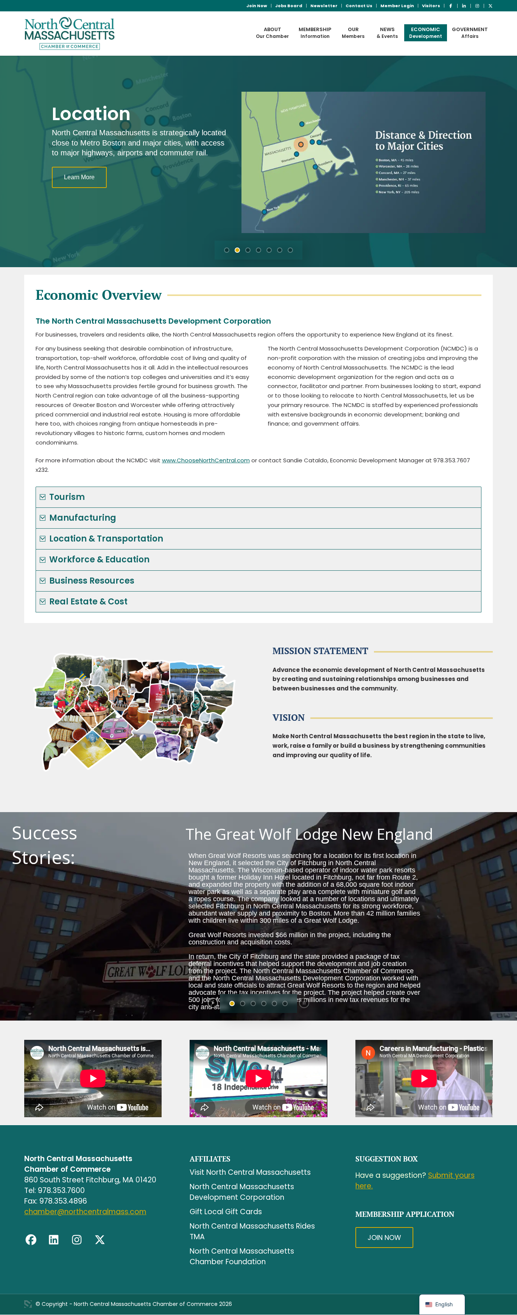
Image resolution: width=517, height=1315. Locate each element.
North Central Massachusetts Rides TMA (252, 1231)
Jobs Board (288, 6)
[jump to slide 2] (237, 250)
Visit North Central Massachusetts (250, 1172)
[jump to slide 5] (269, 250)
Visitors (431, 6)
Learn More (79, 177)
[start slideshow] (213, 1003)
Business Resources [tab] (91, 581)
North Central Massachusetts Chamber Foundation (242, 1256)
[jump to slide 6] (279, 250)
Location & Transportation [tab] (106, 539)
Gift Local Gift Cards (226, 1212)
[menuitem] (257, 6)
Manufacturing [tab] (82, 518)
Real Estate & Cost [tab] (88, 601)
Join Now (256, 6)
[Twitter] (100, 1240)
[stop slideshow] (304, 1003)
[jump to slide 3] (248, 250)
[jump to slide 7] (290, 250)
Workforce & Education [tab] (99, 559)
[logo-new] (69, 33)
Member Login (397, 6)
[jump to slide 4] (258, 250)
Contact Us (359, 6)
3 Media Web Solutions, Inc (28, 1304)
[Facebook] (31, 1240)
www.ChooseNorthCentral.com (206, 460)
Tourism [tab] (67, 497)
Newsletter (324, 6)
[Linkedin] (54, 1240)
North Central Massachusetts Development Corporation (242, 1192)
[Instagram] (77, 1240)
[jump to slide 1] (226, 250)
